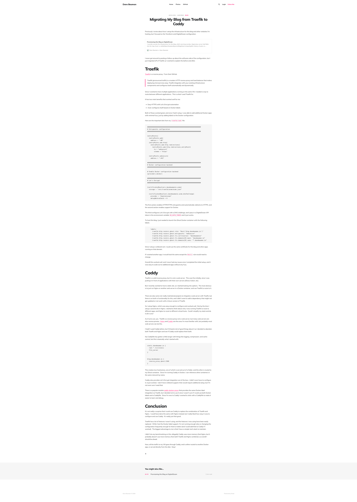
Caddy (170, 321)
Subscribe (231, 4)
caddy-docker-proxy (171, 390)
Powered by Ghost (229, 493)
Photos (178, 4)
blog (186, 15)
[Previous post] (146, 453)
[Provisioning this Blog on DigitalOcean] (178, 474)
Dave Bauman (129, 4)
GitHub (185, 4)
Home (171, 4)
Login (224, 4)
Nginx (162, 321)
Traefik (147, 74)
